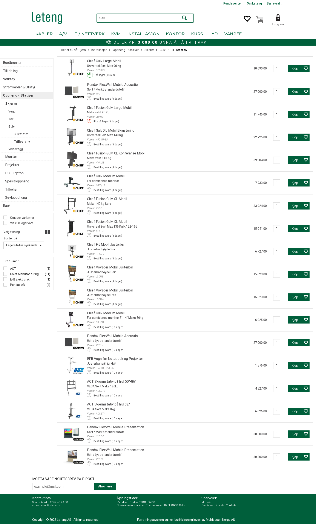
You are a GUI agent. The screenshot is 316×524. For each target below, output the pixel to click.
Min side (206, 502)
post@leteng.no (51, 505)
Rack (7, 206)
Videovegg (15, 149)
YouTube (231, 505)
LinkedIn (220, 505)
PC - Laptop (14, 173)
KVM (116, 33)
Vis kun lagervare (21, 223)
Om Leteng (254, 3)
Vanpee (233, 33)
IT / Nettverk (89, 33)
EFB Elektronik (19, 279)
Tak (11, 119)
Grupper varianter (21, 217)
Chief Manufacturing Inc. (25, 274)
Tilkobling (10, 71)
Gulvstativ (21, 134)
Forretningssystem (150, 519)
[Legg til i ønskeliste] (306, 68)
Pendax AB (17, 285)
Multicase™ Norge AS (220, 519)
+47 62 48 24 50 (58, 502)
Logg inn (278, 24)
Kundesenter (232, 3)
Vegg (11, 111)
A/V (63, 33)
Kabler (44, 33)
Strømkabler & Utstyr (19, 87)
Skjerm (149, 50)
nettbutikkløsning (181, 519)
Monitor (11, 157)
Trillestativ (179, 50)
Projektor (12, 165)
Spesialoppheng (17, 181)
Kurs (197, 33)
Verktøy (9, 79)
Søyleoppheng (16, 198)
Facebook (207, 505)
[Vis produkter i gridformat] (47, 232)
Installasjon (143, 33)
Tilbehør (11, 189)
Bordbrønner (12, 63)
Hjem (82, 50)
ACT (12, 268)
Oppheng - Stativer (126, 50)
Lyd (213, 33)
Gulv (163, 50)
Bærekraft (274, 3)
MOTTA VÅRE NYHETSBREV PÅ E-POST (63, 479)
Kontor (175, 33)
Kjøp (294, 68)
